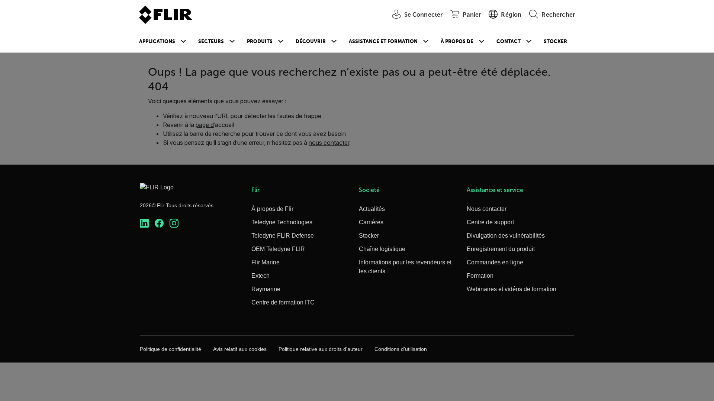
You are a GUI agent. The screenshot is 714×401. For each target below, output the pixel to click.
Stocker (555, 41)
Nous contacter (486, 209)
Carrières (371, 222)
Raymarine (265, 289)
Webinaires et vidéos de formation (511, 289)
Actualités (372, 209)
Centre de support (490, 222)
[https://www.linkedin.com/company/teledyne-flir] (144, 223)
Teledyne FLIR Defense (282, 235)
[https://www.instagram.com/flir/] (174, 223)
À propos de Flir (272, 209)
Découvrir (311, 41)
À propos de (457, 41)
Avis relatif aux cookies (240, 349)
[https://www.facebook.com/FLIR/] (159, 223)
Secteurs (211, 41)
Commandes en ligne (495, 262)
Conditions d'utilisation (400, 349)
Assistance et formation (383, 41)
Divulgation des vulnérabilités (506, 235)
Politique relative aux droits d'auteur (321, 349)
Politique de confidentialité (170, 349)
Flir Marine (265, 262)
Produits (260, 41)
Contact (508, 41)
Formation (480, 276)
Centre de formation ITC (283, 302)
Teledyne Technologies (281, 222)
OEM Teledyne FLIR (278, 249)
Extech (260, 276)
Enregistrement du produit (501, 249)
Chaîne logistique (382, 249)
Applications (157, 41)
